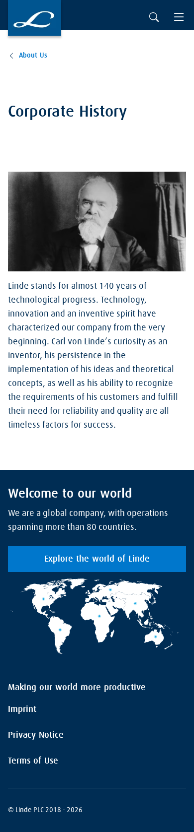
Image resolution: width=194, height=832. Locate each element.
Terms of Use (33, 761)
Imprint (22, 709)
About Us (33, 55)
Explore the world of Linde (97, 559)
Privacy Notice (36, 735)
